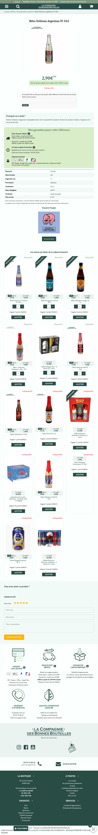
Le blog (72, 786)
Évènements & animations (72, 808)
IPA (51, 175)
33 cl (52, 186)
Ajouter (18, 445)
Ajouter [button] (18, 317)
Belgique (53, 182)
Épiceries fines (26, 818)
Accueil (6, 12)
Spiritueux (25, 810)
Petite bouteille (55, 194)
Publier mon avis (14, 637)
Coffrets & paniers (26, 815)
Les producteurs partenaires (72, 783)
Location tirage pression (72, 805)
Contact (72, 793)
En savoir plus (49, 239)
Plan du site (72, 796)
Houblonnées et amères (25, 12)
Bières (13, 12)
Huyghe (53, 171)
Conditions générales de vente (72, 788)
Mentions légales (72, 791)
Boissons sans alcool (26, 813)
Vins (26, 805)
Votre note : (8, 603)
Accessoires (26, 820)
